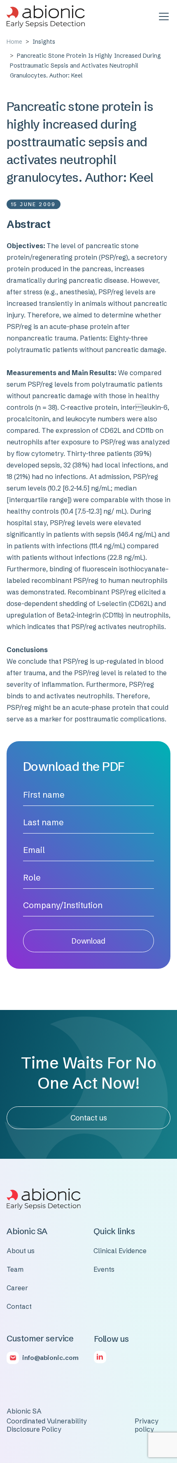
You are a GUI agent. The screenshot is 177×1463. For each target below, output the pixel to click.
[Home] (46, 16)
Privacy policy (146, 1425)
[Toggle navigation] (163, 16)
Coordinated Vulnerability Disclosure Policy (47, 1425)
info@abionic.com (50, 1358)
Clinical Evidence (120, 1251)
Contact (19, 1306)
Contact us (88, 1117)
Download (88, 941)
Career (17, 1288)
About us (21, 1251)
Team (15, 1269)
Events (103, 1269)
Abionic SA (24, 1411)
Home (14, 41)
